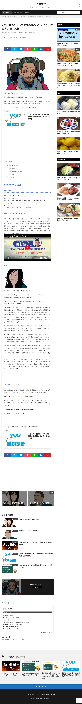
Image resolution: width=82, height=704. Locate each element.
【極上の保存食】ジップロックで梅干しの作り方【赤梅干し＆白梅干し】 (68, 199)
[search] (78, 12)
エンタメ (23, 16)
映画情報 (12, 168)
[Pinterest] (47, 49)
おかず (78, 49)
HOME (32, 7)
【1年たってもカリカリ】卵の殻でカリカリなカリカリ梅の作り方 (68, 132)
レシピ (38, 7)
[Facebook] (7, 49)
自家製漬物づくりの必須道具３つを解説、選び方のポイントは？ (68, 219)
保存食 (14, 12)
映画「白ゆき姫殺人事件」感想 (29, 519)
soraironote (41, 3)
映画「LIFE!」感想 (12, 165)
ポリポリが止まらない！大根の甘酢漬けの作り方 (68, 112)
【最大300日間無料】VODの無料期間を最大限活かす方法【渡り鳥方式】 (39, 117)
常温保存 (22, 12)
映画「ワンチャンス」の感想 (28, 531)
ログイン (16, 639)
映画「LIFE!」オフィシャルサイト (21, 207)
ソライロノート (12, 177)
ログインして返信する (46, 632)
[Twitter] (14, 49)
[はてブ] (20, 49)
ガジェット (16, 16)
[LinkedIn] (41, 49)
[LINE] (34, 49)
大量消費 (27, 12)
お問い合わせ (30, 694)
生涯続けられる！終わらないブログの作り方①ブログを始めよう (68, 44)
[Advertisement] (27, 142)
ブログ (48, 7)
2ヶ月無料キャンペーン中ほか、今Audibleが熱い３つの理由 (36, 543)
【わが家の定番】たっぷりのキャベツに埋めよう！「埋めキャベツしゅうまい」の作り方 (68, 85)
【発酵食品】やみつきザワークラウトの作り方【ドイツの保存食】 (68, 178)
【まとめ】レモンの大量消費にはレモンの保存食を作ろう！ (68, 152)
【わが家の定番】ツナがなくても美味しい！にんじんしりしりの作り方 (67, 64)
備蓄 (18, 12)
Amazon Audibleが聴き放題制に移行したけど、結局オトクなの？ (36, 566)
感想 (11, 174)
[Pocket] (27, 49)
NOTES (9, 16)
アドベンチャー (29, 32)
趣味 (43, 7)
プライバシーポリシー (42, 694)
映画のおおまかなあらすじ (17, 171)
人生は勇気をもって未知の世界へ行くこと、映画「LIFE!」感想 (40, 16)
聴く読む (53, 694)
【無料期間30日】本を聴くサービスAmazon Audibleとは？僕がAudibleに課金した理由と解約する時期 (51, 675)
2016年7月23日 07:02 (9, 612)
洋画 (34, 32)
